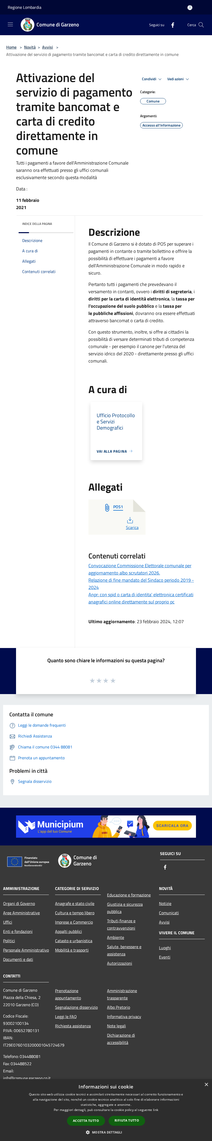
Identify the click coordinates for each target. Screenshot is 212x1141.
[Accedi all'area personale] (190, 8)
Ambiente (115, 937)
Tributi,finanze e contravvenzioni (121, 924)
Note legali (116, 1026)
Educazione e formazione (129, 895)
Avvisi (47, 47)
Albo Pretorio (118, 1007)
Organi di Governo (19, 903)
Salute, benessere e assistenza (124, 950)
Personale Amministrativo (26, 950)
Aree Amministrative (21, 913)
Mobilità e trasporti (72, 950)
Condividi (149, 79)
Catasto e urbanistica (73, 941)
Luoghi (165, 948)
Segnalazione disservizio (76, 1007)
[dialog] (106, 1110)
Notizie (165, 903)
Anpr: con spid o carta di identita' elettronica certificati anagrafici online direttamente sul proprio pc (140, 598)
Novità (30, 47)
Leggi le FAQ (66, 1016)
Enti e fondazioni (18, 931)
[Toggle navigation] (10, 24)
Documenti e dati (18, 959)
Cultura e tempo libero (74, 913)
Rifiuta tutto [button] (127, 1120)
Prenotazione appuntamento (68, 994)
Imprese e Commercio (74, 922)
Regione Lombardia (24, 7)
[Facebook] (170, 24)
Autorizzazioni (119, 963)
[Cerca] (201, 25)
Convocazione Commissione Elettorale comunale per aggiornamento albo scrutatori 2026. (139, 569)
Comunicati (169, 913)
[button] (106, 1132)
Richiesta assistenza (73, 1026)
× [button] (206, 1085)
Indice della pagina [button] (37, 223)
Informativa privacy (124, 1016)
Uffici (7, 922)
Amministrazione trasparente (122, 994)
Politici (9, 941)
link (155, 1110)
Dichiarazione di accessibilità (121, 1039)
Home (11, 47)
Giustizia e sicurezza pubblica (125, 908)
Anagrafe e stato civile (74, 903)
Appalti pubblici (68, 931)
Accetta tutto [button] (86, 1120)
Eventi (164, 957)
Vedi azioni (175, 79)
